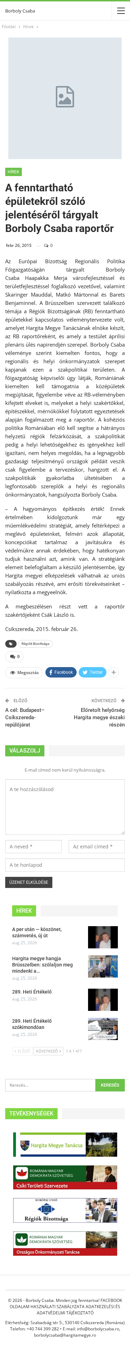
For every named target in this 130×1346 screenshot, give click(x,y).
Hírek (13, 171)
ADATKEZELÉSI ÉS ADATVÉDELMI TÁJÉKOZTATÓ (79, 1310)
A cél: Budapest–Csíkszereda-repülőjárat (25, 717)
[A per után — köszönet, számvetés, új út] (103, 937)
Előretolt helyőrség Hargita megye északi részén (99, 717)
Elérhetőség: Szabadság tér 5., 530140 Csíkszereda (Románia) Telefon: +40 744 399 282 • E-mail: (65, 1326)
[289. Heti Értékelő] (103, 1000)
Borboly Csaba (20, 11)
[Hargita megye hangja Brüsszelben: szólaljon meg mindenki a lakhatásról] (103, 966)
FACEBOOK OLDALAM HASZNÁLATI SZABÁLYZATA (66, 1303)
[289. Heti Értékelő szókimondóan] (103, 1029)
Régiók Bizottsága (35, 644)
